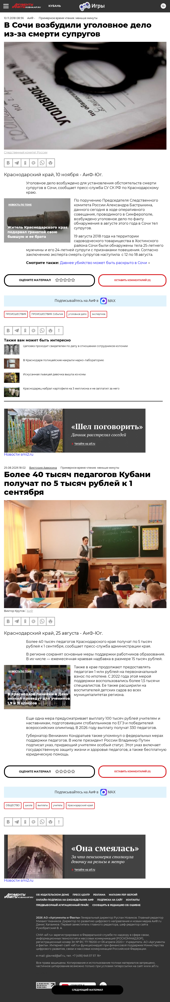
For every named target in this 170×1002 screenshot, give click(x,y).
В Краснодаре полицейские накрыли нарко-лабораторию (63, 360)
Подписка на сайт (109, 899)
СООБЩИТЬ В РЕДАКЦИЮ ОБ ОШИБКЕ (116, 905)
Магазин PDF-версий (123, 894)
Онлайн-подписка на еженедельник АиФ (65, 899)
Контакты (132, 899)
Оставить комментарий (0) (132, 280)
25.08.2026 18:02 (15, 467)
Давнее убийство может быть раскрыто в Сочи (103, 263)
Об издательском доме (52, 894)
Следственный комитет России (25, 152)
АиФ (30, 611)
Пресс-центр (81, 894)
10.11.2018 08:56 (14, 18)
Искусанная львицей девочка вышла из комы (54, 374)
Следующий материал (87, 990)
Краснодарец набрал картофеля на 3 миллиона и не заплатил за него (71, 388)
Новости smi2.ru (18, 454)
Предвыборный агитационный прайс (62, 905)
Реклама (99, 894)
